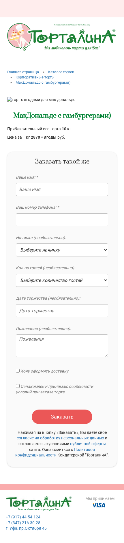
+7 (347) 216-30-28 (23, 522)
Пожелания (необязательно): (43, 328)
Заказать (62, 417)
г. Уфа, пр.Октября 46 (26, 528)
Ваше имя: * (27, 177)
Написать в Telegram (102, 6)
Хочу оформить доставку (44, 371)
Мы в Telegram (113, 6)
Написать (91, 6)
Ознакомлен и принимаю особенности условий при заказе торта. (54, 389)
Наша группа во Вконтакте (80, 6)
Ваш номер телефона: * (37, 207)
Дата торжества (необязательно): (48, 298)
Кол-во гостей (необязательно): (45, 267)
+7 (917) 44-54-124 (23, 517)
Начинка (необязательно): (41, 237)
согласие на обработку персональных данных (60, 438)
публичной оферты (88, 443)
